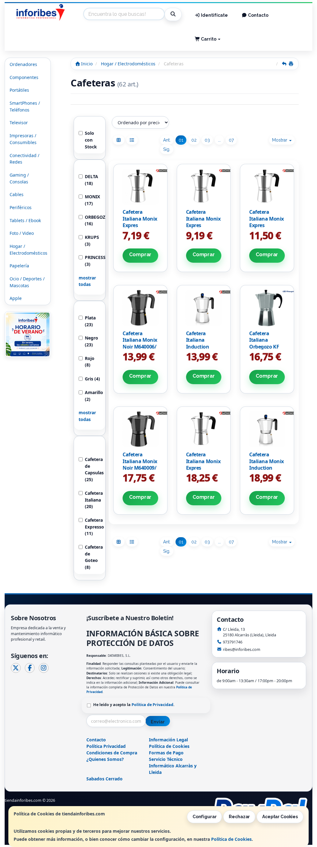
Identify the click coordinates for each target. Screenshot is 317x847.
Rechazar (239, 816)
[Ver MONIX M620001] (140, 187)
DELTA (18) (91, 179)
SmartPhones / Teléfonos (25, 106)
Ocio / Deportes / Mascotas (27, 282)
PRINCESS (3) (93, 260)
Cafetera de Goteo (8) (93, 557)
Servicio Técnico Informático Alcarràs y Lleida (173, 765)
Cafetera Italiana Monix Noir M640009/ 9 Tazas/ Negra (140, 464)
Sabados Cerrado (104, 779)
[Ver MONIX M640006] (140, 308)
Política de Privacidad (152, 704)
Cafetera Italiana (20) (93, 499)
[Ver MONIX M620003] (203, 187)
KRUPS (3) (92, 240)
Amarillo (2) (93, 395)
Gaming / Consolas (19, 178)
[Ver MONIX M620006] (267, 187)
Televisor (19, 122)
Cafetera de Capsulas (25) (93, 469)
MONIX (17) (92, 200)
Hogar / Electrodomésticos (28, 249)
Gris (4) (92, 379)
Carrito (208, 39)
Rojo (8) (89, 361)
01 (181, 140)
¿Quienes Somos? (105, 759)
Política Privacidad (106, 746)
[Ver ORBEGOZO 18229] (267, 308)
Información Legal (168, 740)
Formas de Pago (166, 753)
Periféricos (21, 207)
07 (231, 140)
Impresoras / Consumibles (23, 139)
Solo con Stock (91, 139)
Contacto (257, 15)
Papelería (19, 266)
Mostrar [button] (280, 140)
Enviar (157, 721)
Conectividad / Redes (24, 158)
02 (194, 140)
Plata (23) (90, 321)
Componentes (24, 77)
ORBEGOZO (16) (93, 220)
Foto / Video (22, 233)
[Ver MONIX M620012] (203, 429)
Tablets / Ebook (25, 220)
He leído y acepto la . (134, 704)
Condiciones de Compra (111, 753)
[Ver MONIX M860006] (203, 308)
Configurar (205, 816)
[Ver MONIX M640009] (140, 429)
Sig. (166, 149)
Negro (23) (91, 341)
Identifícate (214, 15)
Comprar (140, 254)
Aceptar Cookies (280, 816)
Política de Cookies (231, 839)
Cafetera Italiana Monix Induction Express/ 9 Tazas (266, 468)
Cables (17, 194)
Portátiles (19, 90)
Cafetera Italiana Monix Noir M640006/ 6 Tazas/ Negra (140, 343)
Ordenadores (23, 64)
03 (207, 140)
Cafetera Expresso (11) (93, 526)
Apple (16, 298)
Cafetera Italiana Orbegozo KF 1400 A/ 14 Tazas (264, 346)
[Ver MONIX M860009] (267, 429)
